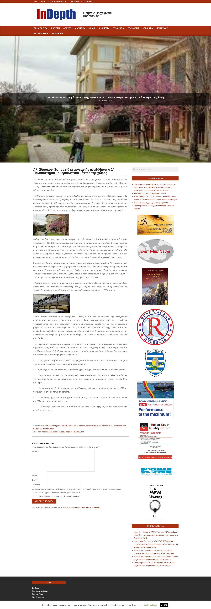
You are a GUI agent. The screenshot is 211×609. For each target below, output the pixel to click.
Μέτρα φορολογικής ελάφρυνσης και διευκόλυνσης (63, 432)
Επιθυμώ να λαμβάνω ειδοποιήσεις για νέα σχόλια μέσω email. (57, 493)
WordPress (121, 605)
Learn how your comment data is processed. (82, 507)
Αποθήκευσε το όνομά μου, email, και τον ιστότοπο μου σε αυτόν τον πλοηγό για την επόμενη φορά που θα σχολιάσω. (78, 489)
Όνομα (35, 475)
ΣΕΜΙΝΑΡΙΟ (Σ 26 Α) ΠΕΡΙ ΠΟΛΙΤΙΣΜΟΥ (150, 193)
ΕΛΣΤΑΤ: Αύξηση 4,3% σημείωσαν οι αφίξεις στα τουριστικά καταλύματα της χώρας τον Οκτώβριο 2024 (156, 535)
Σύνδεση (35, 588)
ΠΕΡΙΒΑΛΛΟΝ (107, 101)
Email (34, 480)
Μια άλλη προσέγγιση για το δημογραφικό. (151, 203)
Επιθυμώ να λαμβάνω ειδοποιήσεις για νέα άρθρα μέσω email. (57, 496)
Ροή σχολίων (37, 594)
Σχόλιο (35, 451)
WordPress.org (38, 597)
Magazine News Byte (103, 605)
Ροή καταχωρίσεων (40, 591)
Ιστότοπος (36, 485)
